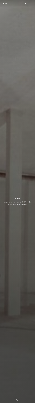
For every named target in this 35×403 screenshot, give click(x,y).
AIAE (5, 4)
